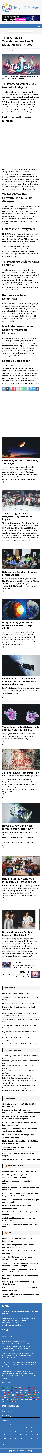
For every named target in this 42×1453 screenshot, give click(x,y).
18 (5, 1438)
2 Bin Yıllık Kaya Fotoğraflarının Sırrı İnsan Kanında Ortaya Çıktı (21, 774)
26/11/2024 (8, 50)
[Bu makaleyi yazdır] (21, 389)
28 (21, 1442)
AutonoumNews (15, 1371)
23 (31, 1438)
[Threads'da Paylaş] (37, 389)
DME (16, 1376)
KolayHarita (27, 1362)
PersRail (15, 1374)
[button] (38, 26)
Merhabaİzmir (7, 1348)
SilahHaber (6, 1353)
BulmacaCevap (7, 1362)
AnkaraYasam (16, 1346)
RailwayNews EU (7, 1378)
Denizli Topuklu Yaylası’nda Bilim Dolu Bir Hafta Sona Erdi (19, 880)
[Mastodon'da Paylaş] (27, 389)
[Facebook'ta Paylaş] (4, 389)
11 (5, 1435)
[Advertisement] (21, 145)
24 (37, 1438)
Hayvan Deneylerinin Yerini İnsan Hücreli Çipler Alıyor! (18, 827)
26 (10, 1442)
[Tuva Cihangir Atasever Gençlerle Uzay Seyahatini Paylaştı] (21, 500)
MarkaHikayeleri (7, 1358)
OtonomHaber (7, 1344)
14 (21, 1435)
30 (31, 1442)
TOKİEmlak (14, 1367)
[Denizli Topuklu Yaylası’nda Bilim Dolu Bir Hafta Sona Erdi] (21, 866)
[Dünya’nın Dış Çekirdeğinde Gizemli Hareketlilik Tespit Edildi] (21, 609)
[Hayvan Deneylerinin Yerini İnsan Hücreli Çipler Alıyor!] (21, 813)
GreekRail (31, 1374)
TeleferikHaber (21, 1342)
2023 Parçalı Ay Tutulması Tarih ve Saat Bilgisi (20, 1171)
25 (5, 1442)
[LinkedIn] (6, 1329)
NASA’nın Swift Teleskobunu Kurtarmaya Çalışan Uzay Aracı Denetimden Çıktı (20, 681)
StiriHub (12, 1376)
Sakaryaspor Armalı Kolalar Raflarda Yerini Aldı (21, 1159)
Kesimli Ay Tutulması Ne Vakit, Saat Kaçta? (20, 462)
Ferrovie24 (5, 1376)
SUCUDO (5, 1342)
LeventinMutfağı (25, 1364)
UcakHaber (14, 1351)
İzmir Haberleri (7, 1411)
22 (26, 1438)
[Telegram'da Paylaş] (31, 389)
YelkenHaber (27, 1348)
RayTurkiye (35, 1362)
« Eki (3, 1445)
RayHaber (11, 1098)
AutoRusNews (23, 1376)
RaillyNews (6, 1371)
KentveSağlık (15, 1364)
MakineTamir (23, 1351)
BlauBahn (24, 1371)
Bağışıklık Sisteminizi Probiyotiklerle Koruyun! (18, 1078)
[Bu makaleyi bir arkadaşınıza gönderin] (17, 389)
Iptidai (10, 1233)
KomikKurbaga (18, 1362)
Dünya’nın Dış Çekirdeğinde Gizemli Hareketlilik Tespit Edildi (18, 625)
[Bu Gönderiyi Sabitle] (14, 389)
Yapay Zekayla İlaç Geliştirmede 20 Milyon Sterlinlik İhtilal (20, 728)
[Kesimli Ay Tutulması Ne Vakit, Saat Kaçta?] (21, 447)
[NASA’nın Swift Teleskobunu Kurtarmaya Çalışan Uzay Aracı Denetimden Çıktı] (21, 665)
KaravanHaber (17, 1348)
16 (31, 1435)
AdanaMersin (25, 1346)
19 (10, 1438)
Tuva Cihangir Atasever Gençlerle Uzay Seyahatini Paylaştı (17, 516)
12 (10, 1435)
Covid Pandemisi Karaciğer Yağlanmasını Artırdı (19, 1085)
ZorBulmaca (6, 1364)
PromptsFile (33, 1376)
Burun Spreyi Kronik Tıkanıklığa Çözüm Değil (18, 1088)
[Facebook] (3, 1329)
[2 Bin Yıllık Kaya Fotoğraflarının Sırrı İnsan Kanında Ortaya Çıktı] (21, 759)
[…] (3, 484)
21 (21, 1438)
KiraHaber (24, 1355)
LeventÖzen (27, 1344)
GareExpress (32, 1371)
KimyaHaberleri (17, 1344)
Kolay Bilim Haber (15, 1166)
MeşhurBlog (6, 1367)
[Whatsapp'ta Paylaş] (24, 389)
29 (26, 1442)
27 (15, 1442)
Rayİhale (34, 1364)
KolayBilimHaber (28, 1353)
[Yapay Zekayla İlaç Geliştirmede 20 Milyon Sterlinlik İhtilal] (21, 714)
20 (15, 1438)
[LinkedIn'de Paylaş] (10, 389)
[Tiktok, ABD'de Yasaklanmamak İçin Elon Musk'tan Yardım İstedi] (21, 74)
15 (26, 1435)
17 (37, 1435)
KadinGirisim (6, 1346)
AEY (29, 1355)
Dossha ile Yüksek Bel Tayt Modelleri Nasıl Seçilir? (17, 933)
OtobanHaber (15, 1355)
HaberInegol (6, 1355)
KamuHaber (6, 1351)
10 (37, 1431)
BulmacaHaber (19, 1358)
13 (15, 1435)
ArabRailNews (7, 1374)
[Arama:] (21, 31)
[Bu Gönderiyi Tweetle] (7, 389)
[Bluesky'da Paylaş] (34, 389)
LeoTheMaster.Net (16, 1353)
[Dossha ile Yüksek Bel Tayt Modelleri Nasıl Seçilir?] (21, 919)
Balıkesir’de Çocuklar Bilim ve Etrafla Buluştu (19, 573)
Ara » (8, 1445)
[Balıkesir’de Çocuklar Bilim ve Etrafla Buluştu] (21, 559)
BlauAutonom (22, 1374)
